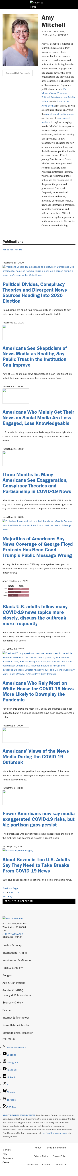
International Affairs (15, 952)
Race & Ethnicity (13, 967)
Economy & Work (13, 1002)
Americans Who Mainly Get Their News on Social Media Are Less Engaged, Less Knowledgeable (38, 417)
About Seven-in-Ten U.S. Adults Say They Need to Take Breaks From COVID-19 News (36, 865)
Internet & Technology (16, 1017)
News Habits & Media (16, 1025)
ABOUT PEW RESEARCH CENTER (19, 1115)
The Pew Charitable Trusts (54, 1133)
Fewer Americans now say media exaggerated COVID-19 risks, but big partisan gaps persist (39, 819)
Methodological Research (18, 1032)
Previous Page (10, 888)
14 (17, 892)
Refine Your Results (12, 249)
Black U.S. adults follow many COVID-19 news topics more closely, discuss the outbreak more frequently (35, 614)
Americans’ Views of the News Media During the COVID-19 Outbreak (36, 756)
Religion (8, 975)
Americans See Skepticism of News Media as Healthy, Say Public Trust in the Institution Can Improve (35, 356)
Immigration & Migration (17, 960)
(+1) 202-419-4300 (13, 934)
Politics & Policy (12, 945)
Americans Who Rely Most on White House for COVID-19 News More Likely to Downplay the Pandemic (38, 691)
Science (7, 1010)
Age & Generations (14, 982)
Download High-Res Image (18, 73)
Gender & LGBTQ (13, 990)
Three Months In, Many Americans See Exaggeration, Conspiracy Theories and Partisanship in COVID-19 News (37, 482)
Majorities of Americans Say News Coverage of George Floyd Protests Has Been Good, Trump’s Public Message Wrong (38, 546)
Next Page (8, 896)
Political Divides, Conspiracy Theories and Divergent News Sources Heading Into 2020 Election (35, 292)
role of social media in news (60, 114)
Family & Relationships (17, 995)
